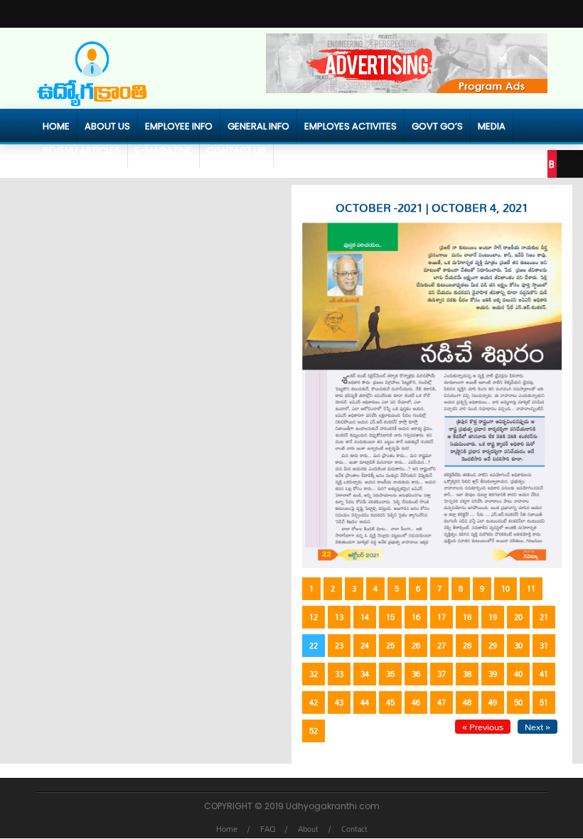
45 (390, 702)
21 (544, 617)
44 (364, 702)
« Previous (482, 727)
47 (441, 702)
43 (339, 702)
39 (492, 674)
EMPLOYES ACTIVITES (350, 126)
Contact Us (236, 150)
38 (467, 674)
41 (544, 674)
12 (313, 617)
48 (467, 702)
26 (416, 645)
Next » (537, 727)
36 (416, 674)
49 (492, 702)
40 (518, 674)
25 (390, 645)
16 (416, 617)
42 (313, 702)
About (308, 829)
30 (518, 645)
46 (416, 702)
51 (544, 702)
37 (441, 674)
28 (467, 645)
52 (313, 731)
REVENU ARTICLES (81, 150)
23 (339, 645)
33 (339, 674)
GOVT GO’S (437, 126)
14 (364, 617)
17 (441, 617)
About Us (107, 126)
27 (441, 645)
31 (544, 645)
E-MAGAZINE (163, 150)
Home (56, 126)
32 (313, 674)
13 (339, 617)
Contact (354, 829)
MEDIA (492, 126)
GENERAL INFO (258, 126)
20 (518, 617)
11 (531, 589)
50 (518, 702)
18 (467, 617)
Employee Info (179, 126)
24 (364, 645)
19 (492, 617)
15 (390, 617)
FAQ (267, 829)
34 (364, 674)
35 (390, 674)
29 (492, 645)
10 (505, 589)
